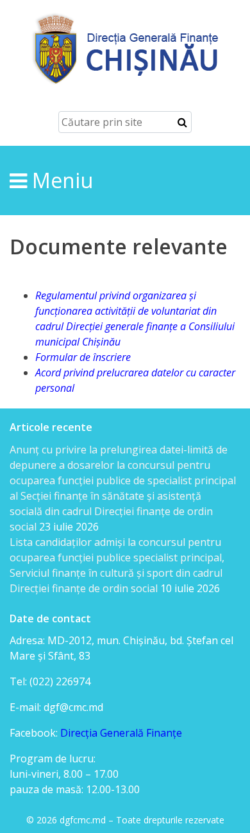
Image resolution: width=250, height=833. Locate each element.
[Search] (182, 122)
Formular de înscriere (83, 357)
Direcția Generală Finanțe (121, 733)
